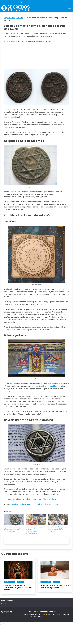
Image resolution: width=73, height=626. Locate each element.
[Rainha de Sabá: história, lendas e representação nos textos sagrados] (36, 519)
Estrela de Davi (22, 471)
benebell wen (38, 504)
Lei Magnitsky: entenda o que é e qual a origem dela (55, 586)
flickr (47, 504)
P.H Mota (21, 41)
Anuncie (4, 603)
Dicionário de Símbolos (20, 499)
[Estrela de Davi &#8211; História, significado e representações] (14, 519)
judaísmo (42, 289)
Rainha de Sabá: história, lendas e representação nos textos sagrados (36, 527)
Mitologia (52, 499)
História (19, 18)
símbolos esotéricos (31, 132)
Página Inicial (9, 18)
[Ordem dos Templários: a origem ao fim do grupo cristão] (58, 519)
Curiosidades (9, 582)
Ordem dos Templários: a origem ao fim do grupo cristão (58, 527)
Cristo (43, 386)
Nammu (28, 504)
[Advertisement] (36, 55)
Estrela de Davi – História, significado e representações (13, 527)
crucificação (55, 386)
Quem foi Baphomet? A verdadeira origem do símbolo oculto (18, 587)
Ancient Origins (18, 504)
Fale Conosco (7, 600)
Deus (14, 292)
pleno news (54, 504)
